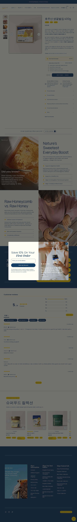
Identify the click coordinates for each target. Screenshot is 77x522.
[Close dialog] (66, 243)
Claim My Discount (23, 265)
